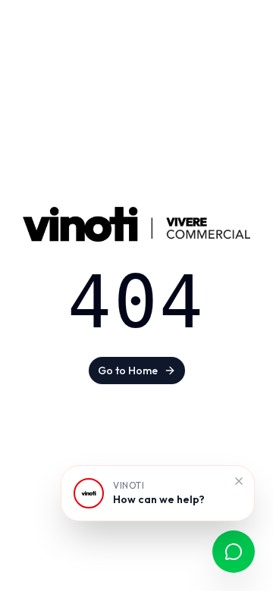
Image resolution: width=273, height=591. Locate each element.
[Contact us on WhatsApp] (233, 551)
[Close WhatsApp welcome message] (239, 481)
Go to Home (128, 370)
